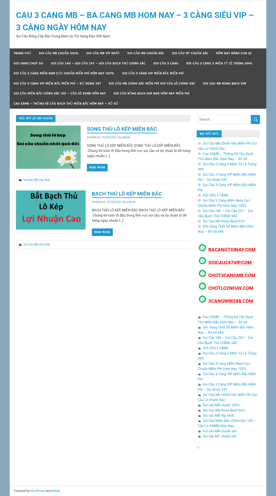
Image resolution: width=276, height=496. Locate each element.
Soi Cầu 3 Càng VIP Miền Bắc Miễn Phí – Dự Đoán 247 (57, 83)
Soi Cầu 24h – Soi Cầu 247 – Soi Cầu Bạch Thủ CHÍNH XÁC (98, 63)
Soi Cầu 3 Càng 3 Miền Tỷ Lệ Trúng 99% (219, 63)
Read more (97, 167)
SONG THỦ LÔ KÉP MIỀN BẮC (122, 129)
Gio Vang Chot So (28, 63)
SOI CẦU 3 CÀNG (165, 63)
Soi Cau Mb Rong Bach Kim (224, 83)
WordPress (38, 491)
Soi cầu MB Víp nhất (102, 53)
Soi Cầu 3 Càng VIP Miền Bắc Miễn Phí (153, 73)
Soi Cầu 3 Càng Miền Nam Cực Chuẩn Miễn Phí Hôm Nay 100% (64, 73)
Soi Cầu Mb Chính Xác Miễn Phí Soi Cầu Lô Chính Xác (152, 83)
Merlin (56, 491)
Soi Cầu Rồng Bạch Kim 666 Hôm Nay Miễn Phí (152, 93)
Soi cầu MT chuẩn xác (190, 53)
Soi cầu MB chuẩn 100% (58, 53)
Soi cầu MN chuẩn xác (145, 53)
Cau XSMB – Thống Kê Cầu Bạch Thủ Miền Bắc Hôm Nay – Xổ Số (66, 104)
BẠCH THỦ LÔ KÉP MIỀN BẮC (127, 194)
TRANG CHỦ (22, 53)
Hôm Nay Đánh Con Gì (233, 53)
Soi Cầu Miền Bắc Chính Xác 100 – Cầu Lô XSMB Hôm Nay (60, 93)
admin (126, 137)
